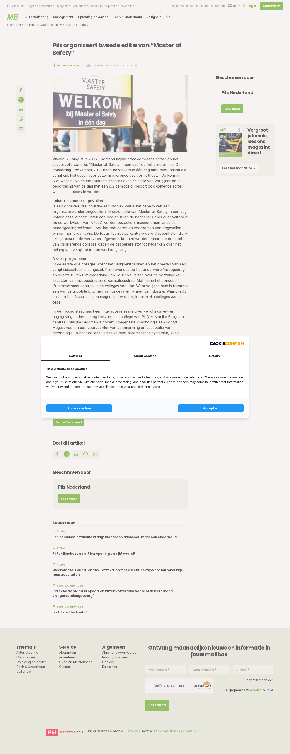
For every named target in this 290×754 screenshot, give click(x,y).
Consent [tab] (75, 356)
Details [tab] (214, 356)
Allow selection (79, 408)
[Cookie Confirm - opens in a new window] (227, 344)
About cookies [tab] (145, 356)
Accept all (211, 408)
